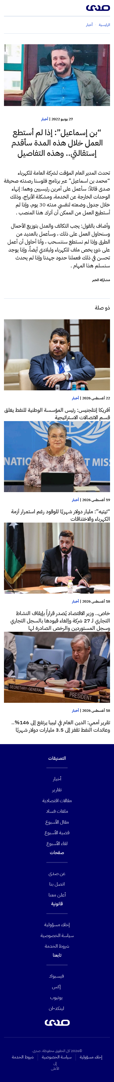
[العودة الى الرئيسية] (98, 8)
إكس (56, 986)
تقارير (57, 789)
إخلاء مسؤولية (57, 924)
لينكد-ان (56, 1008)
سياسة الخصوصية (57, 935)
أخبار (44, 119)
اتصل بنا (57, 883)
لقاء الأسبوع (57, 843)
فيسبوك (56, 975)
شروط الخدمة (57, 945)
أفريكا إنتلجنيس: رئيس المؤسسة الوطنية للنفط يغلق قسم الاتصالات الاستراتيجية (57, 413)
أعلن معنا (57, 894)
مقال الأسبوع (57, 821)
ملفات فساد (57, 811)
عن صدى (57, 873)
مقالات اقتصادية (57, 800)
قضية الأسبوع (57, 832)
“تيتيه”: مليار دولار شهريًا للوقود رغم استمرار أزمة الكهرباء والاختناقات (60, 515)
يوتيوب (56, 997)
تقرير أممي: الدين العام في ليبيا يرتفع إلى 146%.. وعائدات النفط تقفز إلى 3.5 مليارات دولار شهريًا (60, 726)
